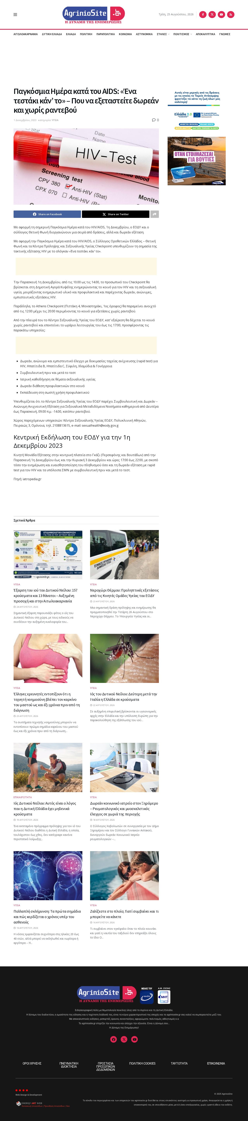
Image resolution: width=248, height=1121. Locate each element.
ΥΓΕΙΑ (55, 120)
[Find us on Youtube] (221, 14)
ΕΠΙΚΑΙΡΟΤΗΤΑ (23, 797)
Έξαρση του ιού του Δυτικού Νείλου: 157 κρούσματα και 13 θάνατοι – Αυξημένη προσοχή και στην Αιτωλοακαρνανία (46, 595)
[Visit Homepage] (88, 14)
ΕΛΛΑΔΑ (71, 34)
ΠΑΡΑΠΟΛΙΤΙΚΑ (105, 34)
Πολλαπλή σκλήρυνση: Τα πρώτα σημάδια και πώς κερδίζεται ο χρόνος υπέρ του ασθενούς (47, 916)
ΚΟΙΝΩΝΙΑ (125, 34)
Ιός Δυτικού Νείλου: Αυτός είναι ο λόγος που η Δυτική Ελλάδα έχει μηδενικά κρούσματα (45, 808)
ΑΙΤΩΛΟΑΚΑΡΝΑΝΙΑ (26, 34)
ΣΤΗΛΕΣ (162, 34)
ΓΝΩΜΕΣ (224, 34)
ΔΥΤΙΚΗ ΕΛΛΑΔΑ (52, 34)
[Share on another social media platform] (154, 214)
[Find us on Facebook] (203, 14)
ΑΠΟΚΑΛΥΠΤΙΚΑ (205, 34)
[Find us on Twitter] (212, 14)
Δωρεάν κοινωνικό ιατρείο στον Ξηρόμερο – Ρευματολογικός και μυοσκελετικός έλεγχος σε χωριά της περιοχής (124, 808)
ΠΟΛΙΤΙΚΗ (86, 34)
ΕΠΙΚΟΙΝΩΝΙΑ (216, 1063)
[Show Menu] (15, 14)
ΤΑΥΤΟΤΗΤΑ (179, 1063)
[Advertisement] (124, 61)
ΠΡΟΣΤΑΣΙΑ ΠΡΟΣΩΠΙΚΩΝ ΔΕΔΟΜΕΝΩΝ (105, 1067)
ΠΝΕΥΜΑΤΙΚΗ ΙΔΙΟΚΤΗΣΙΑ (68, 1065)
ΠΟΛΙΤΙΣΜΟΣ (181, 34)
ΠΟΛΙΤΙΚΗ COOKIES (142, 1063)
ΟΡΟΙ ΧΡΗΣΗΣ (32, 1063)
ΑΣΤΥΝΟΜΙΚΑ (144, 34)
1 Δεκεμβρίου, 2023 (25, 120)
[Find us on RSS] (230, 14)
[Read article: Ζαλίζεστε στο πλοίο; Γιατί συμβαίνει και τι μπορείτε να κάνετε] (124, 875)
